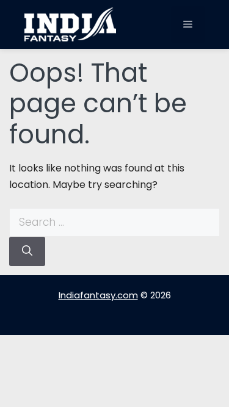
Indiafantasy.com (98, 295)
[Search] (27, 251)
